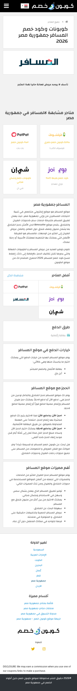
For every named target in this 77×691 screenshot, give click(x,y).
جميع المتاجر (54, 22)
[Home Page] (52, 6)
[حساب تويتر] (33, 649)
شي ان (20, 188)
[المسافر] (38, 62)
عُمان (38, 571)
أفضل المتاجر (61, 275)
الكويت (38, 560)
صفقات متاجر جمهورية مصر (38, 608)
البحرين (38, 565)
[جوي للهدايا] (57, 170)
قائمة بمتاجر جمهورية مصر (38, 603)
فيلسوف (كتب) (57, 148)
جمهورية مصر (38, 581)
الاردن (39, 586)
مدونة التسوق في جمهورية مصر (38, 614)
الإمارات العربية (38, 555)
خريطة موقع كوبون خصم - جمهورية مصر (38, 619)
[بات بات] (20, 134)
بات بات (20, 148)
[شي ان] (20, 170)
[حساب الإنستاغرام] (43, 649)
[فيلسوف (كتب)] (57, 134)
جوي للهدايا (57, 184)
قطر (38, 576)
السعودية (38, 550)
